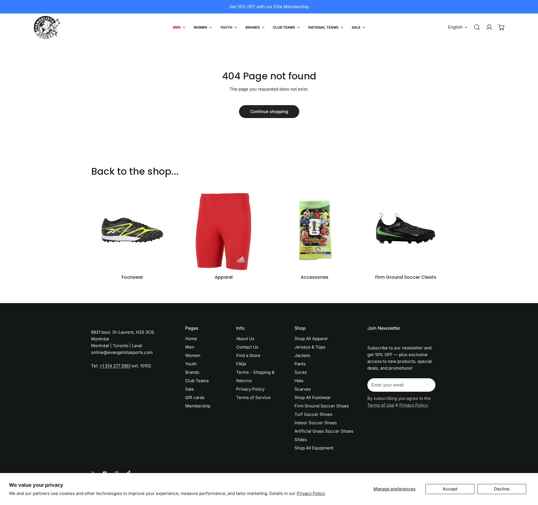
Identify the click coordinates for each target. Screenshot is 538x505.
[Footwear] (132, 229)
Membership (197, 406)
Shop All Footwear (312, 397)
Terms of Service (253, 397)
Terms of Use (380, 405)
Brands (192, 372)
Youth (191, 363)
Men (189, 347)
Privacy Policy (311, 493)
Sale (189, 389)
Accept (450, 489)
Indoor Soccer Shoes (315, 422)
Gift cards (195, 397)
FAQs (241, 363)
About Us (245, 338)
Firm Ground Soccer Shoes (321, 406)
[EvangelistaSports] (47, 27)
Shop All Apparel (311, 338)
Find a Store (248, 355)
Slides (300, 439)
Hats (298, 380)
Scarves (302, 389)
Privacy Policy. (413, 405)
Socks (300, 372)
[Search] (477, 27)
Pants (300, 363)
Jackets (302, 355)
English (455, 27)
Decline (501, 489)
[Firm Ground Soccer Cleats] (405, 229)
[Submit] (428, 384)
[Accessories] (314, 229)
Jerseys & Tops (309, 347)
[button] (501, 27)
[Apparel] (223, 229)
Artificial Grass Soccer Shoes (323, 431)
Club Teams (197, 380)
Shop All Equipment (313, 448)
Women (192, 355)
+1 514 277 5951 (115, 365)
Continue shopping (269, 111)
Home (191, 338)
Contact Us (247, 347)
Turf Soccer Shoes (313, 414)
